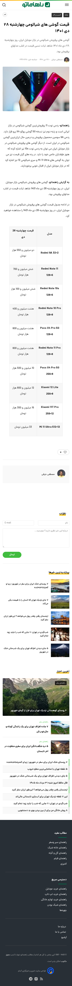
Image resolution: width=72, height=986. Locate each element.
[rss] (41, 979)
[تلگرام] (31, 979)
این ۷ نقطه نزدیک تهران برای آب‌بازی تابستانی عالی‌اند (41, 797)
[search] (5, 5)
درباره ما (62, 927)
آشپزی (63, 864)
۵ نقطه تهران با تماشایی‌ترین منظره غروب (47, 769)
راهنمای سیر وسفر (58, 842)
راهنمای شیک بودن (57, 905)
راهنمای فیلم (60, 859)
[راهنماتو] (36, 5)
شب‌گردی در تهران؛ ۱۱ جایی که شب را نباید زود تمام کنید (27, 634)
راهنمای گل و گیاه (58, 853)
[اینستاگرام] (36, 979)
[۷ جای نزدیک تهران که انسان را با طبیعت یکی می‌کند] (60, 602)
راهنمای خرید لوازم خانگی (54, 900)
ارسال (12, 554)
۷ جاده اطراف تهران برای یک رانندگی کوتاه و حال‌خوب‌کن (27, 729)
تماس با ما (61, 932)
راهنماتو (23, 954)
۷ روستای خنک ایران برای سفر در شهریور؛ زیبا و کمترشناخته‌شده (27, 585)
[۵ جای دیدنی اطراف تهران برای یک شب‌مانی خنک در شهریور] (60, 650)
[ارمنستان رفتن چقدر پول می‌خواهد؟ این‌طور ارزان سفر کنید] (60, 618)
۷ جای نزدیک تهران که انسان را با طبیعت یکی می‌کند (28, 602)
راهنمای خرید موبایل (56, 889)
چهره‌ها (63, 910)
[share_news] (5, 14)
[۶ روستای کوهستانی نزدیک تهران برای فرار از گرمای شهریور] (36, 697)
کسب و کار (57, 15)
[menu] (66, 5)
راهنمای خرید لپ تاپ (56, 894)
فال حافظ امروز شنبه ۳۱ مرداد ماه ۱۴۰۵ (48, 783)
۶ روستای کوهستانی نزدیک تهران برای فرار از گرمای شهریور (39, 710)
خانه (66, 15)
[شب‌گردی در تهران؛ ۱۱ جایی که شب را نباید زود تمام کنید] (60, 634)
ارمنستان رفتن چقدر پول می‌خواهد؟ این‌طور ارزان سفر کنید (26, 618)
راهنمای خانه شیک (57, 848)
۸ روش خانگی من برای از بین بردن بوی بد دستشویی (42, 810)
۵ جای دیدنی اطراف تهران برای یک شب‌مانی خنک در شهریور (26, 650)
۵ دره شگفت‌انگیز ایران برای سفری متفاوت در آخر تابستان (26, 749)
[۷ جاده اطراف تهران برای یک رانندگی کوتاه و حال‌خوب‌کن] (60, 727)
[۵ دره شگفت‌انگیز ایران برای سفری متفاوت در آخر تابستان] (60, 747)
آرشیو (64, 937)
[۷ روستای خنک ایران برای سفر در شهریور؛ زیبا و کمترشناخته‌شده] (60, 586)
